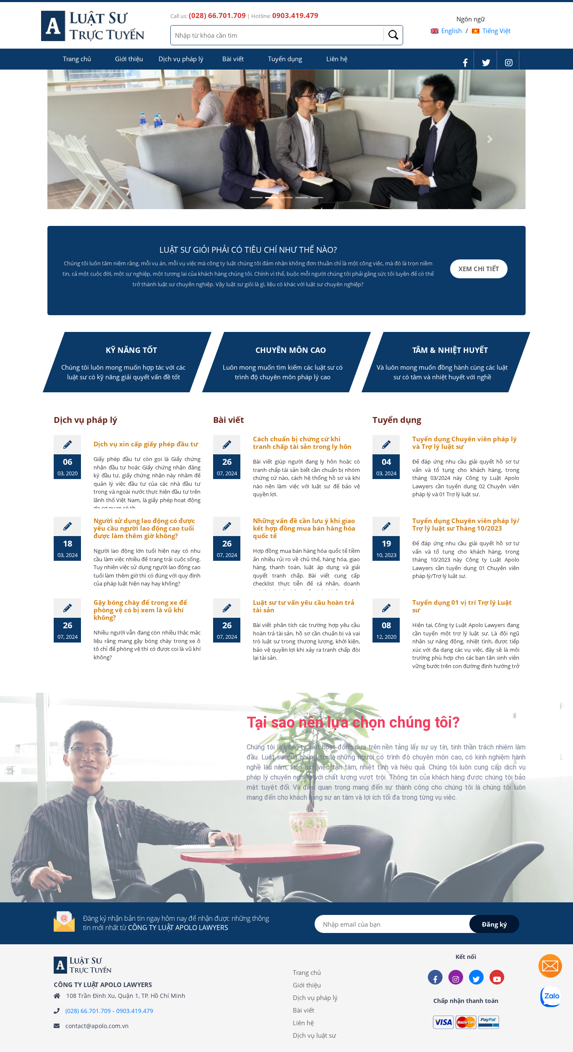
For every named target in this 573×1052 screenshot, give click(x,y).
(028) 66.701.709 (88, 1011)
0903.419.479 (134, 1011)
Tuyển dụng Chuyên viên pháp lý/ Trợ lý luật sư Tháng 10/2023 (465, 524)
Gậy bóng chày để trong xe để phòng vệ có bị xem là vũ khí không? (140, 610)
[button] (83, 140)
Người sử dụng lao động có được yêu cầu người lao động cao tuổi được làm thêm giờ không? (144, 528)
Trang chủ (77, 58)
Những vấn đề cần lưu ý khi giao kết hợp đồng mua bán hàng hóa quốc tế (304, 528)
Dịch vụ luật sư (314, 1035)
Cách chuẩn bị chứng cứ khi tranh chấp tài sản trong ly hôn (302, 442)
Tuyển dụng (285, 58)
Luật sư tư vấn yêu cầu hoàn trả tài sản (303, 606)
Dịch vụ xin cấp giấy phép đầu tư (146, 444)
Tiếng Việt (496, 30)
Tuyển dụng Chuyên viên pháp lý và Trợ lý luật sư (464, 442)
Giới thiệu (129, 58)
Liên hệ (336, 58)
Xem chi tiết (478, 268)
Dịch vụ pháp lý (181, 58)
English (451, 30)
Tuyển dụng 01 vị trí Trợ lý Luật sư (462, 606)
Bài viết (233, 58)
